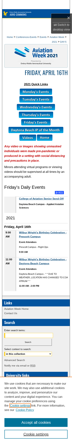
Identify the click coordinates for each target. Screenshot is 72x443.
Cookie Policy (25, 410)
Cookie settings (20, 405)
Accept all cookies (36, 422)
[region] (36, 410)
